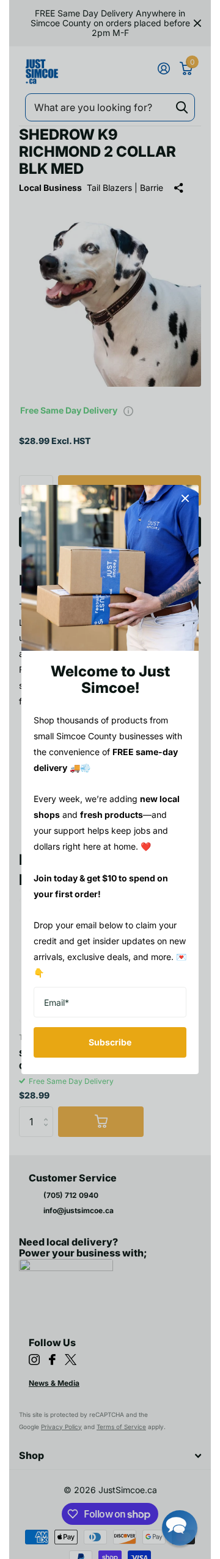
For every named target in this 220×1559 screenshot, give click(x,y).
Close (185, 498)
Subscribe (110, 1042)
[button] (179, 1528)
